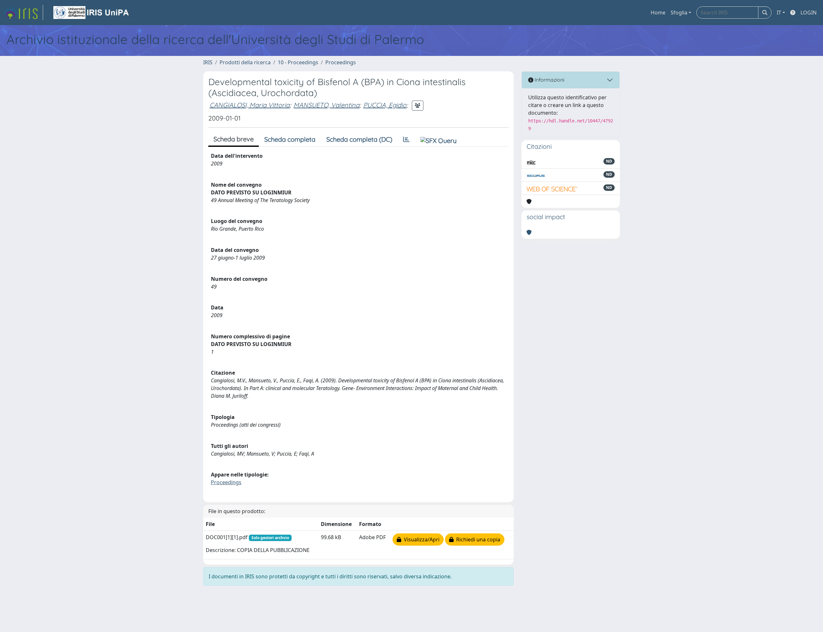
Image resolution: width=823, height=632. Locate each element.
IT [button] (779, 12)
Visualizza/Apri (420, 539)
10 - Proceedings (298, 62)
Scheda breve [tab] (233, 139)
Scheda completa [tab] (289, 139)
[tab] (406, 139)
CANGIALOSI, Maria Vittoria (250, 105)
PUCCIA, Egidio (384, 105)
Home (658, 12)
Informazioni (548, 79)
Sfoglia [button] (679, 12)
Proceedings (340, 62)
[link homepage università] (91, 12)
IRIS (208, 62)
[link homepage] (23, 12)
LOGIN (808, 12)
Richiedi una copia (477, 539)
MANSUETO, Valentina (326, 105)
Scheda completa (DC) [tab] (359, 139)
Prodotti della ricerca (245, 62)
